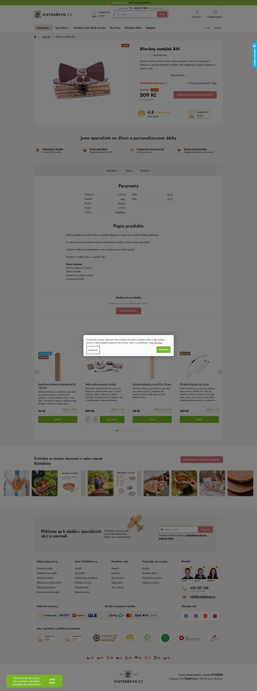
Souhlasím (164, 349)
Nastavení (93, 350)
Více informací (155, 342)
